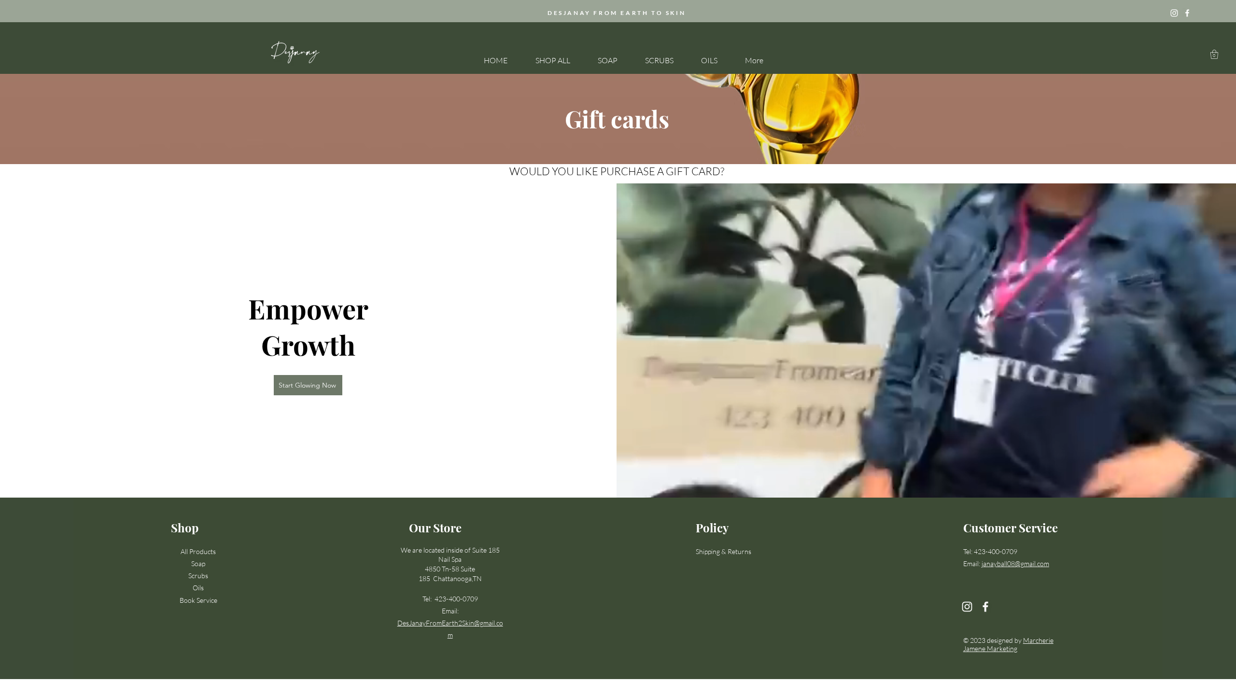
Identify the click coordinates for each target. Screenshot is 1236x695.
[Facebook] (1187, 13)
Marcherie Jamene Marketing (1008, 644)
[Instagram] (1174, 13)
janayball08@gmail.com (1015, 563)
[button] (1214, 54)
